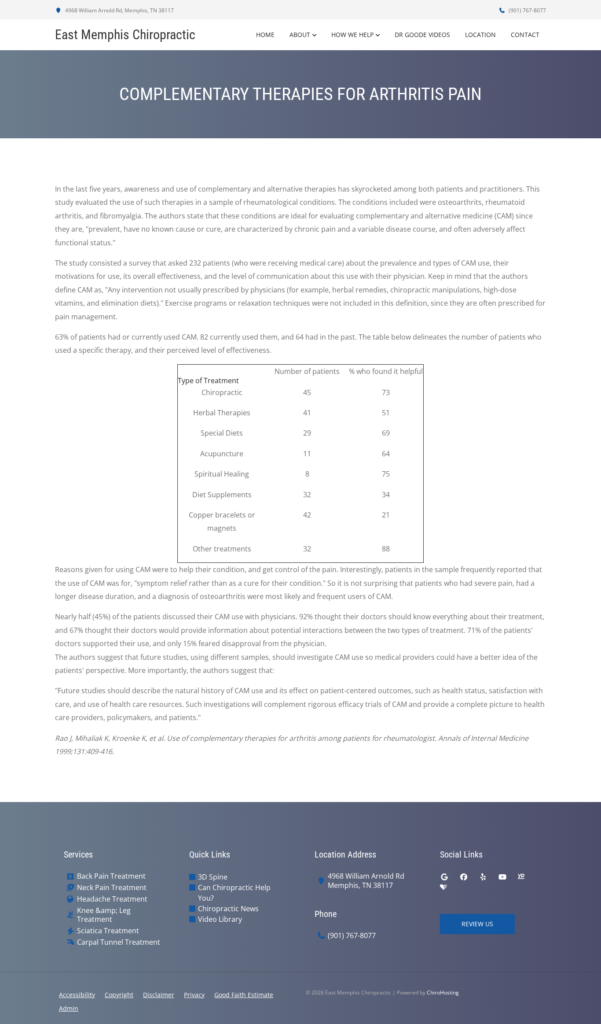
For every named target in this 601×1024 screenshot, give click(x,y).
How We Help (352, 34)
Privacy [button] (194, 995)
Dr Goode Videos (422, 34)
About (300, 34)
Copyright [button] (119, 995)
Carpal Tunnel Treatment (118, 942)
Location (480, 34)
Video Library (220, 919)
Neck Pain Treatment (112, 887)
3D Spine (212, 877)
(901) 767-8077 (526, 10)
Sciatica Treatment (108, 930)
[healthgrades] (443, 887)
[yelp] (483, 877)
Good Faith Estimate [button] (243, 995)
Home (265, 34)
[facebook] (463, 877)
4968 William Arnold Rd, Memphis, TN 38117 (119, 10)
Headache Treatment (112, 899)
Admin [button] (68, 1008)
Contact (525, 34)
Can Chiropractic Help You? (234, 893)
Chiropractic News (228, 908)
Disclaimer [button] (158, 995)
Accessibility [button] (77, 995)
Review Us (477, 924)
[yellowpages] (520, 877)
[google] (444, 877)
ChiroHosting (443, 992)
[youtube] (502, 877)
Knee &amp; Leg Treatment (104, 915)
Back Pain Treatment (111, 876)
